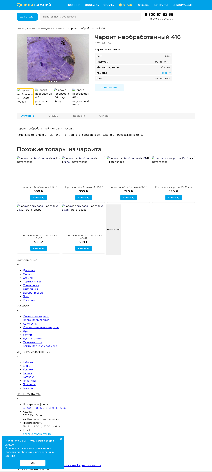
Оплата (108, 4)
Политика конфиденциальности (79, 465)
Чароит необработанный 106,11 (128, 187)
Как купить (30, 300)
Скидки (128, 4)
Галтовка (28, 377)
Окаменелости (32, 342)
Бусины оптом (32, 338)
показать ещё (113, 229)
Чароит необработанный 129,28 (83, 187)
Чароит (166, 72)
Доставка (92, 4)
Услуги (27, 334)
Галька (27, 373)
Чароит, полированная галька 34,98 (83, 236)
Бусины (28, 388)
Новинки (73, 4)
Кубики (28, 362)
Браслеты (29, 384)
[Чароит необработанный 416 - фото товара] (25, 96)
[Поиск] (137, 17)
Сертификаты (32, 281)
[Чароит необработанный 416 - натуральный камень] (80, 96)
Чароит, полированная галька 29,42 (38, 236)
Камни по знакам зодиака (40, 346)
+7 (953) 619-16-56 (54, 407)
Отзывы (143, 4)
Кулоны (28, 369)
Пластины (29, 380)
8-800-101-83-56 (159, 14)
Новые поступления (36, 320)
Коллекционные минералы (41, 327)
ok (33, 462)
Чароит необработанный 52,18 (38, 187)
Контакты (161, 4)
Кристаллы (30, 323)
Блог (26, 296)
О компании (31, 285)
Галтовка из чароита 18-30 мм (173, 187)
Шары (27, 365)
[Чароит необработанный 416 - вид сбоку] (62, 96)
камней (34, 5)
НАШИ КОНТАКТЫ (29, 394)
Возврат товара (33, 292)
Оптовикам (30, 289)
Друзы (27, 331)
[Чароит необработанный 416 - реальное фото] (43, 96)
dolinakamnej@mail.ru (37, 434)
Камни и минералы (36, 316)
